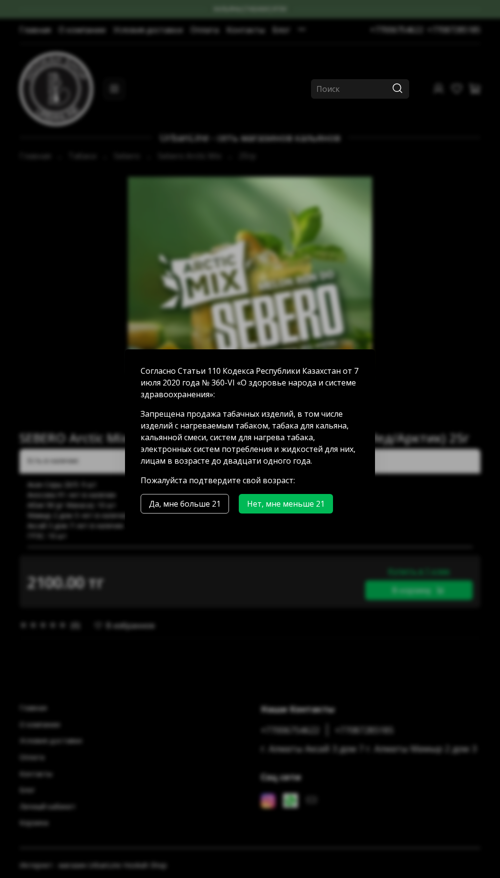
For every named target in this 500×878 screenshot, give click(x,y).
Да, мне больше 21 (185, 503)
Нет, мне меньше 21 (286, 503)
